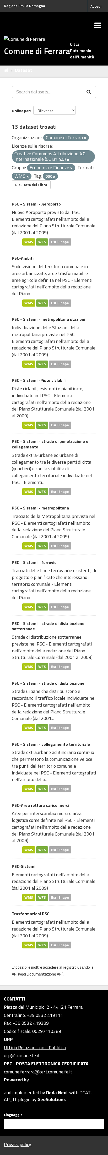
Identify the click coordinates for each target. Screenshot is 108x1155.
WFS (42, 241)
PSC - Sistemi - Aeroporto (36, 204)
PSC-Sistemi (23, 866)
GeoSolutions (51, 1099)
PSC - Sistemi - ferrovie (34, 562)
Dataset (23, 70)
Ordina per (21, 110)
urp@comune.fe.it (22, 1055)
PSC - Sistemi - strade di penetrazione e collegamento (50, 444)
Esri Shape (60, 241)
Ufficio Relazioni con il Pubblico (35, 1047)
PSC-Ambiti (23, 258)
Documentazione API (44, 974)
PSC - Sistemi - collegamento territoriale (51, 744)
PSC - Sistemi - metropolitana (40, 508)
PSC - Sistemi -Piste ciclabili (39, 380)
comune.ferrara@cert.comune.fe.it (38, 1071)
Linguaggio (13, 1114)
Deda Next (57, 1092)
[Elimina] (85, 138)
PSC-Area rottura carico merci (40, 805)
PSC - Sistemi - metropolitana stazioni (48, 319)
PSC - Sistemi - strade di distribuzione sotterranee (48, 626)
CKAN (13, 1086)
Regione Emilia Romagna (24, 5)
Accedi (95, 6)
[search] (89, 92)
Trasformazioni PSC (30, 914)
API (14, 974)
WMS (28, 241)
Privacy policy (17, 1144)
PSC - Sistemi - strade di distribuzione (48, 683)
